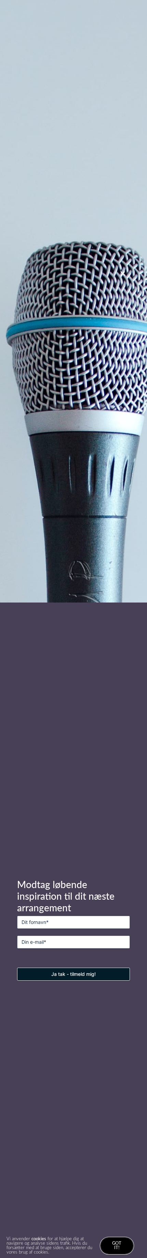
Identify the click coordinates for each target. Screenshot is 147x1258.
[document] (73, 629)
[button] (123, 274)
